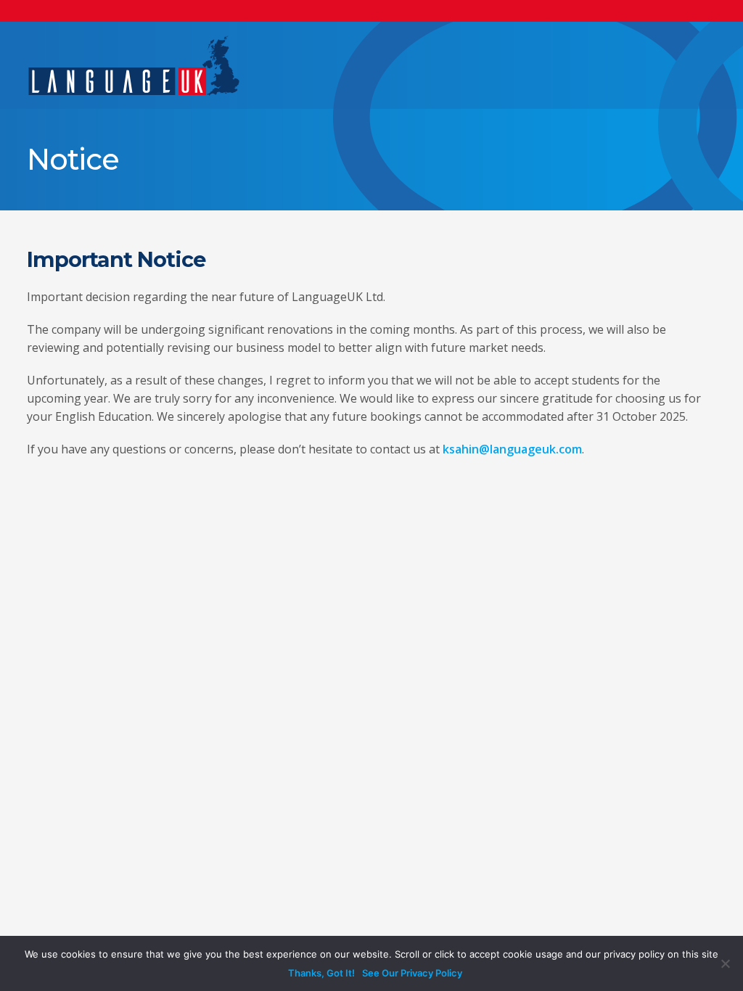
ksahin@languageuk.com (512, 449)
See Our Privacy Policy (412, 973)
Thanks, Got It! (321, 973)
